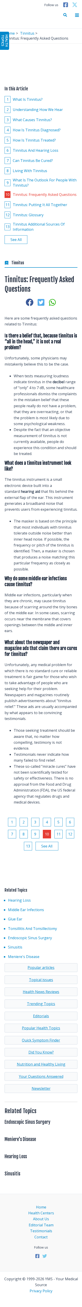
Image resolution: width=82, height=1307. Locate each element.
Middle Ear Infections (26, 909)
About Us (41, 1218)
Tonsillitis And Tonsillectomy (32, 928)
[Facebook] (65, 4)
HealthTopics (5, 40)
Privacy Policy (41, 1290)
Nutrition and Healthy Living (41, 1064)
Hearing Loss (19, 900)
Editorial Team (41, 1225)
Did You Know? (41, 1052)
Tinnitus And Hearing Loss (33, 150)
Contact (41, 1237)
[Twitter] (74, 4)
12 (70, 834)
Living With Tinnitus (27, 170)
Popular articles (41, 967)
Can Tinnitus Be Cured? (30, 160)
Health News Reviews (41, 991)
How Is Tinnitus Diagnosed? (34, 130)
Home (41, 1207)
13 (28, 846)
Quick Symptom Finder (41, 1040)
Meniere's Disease (23, 956)
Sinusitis (15, 947)
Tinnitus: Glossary (24, 214)
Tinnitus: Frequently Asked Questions (41, 194)
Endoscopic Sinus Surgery (30, 937)
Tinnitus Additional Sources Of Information (35, 227)
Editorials (41, 1015)
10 (47, 834)
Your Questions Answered (41, 1076)
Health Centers (41, 1213)
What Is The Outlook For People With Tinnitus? (42, 183)
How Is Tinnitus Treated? (31, 140)
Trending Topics (41, 1003)
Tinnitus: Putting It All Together (36, 204)
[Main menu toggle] (77, 15)
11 (58, 834)
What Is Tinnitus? (25, 99)
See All (16, 239)
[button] (65, 15)
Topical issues (41, 979)
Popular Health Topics (41, 1027)
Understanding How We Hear (35, 109)
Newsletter (41, 1088)
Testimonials (41, 1230)
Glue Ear (15, 919)
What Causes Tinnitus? (29, 119)
